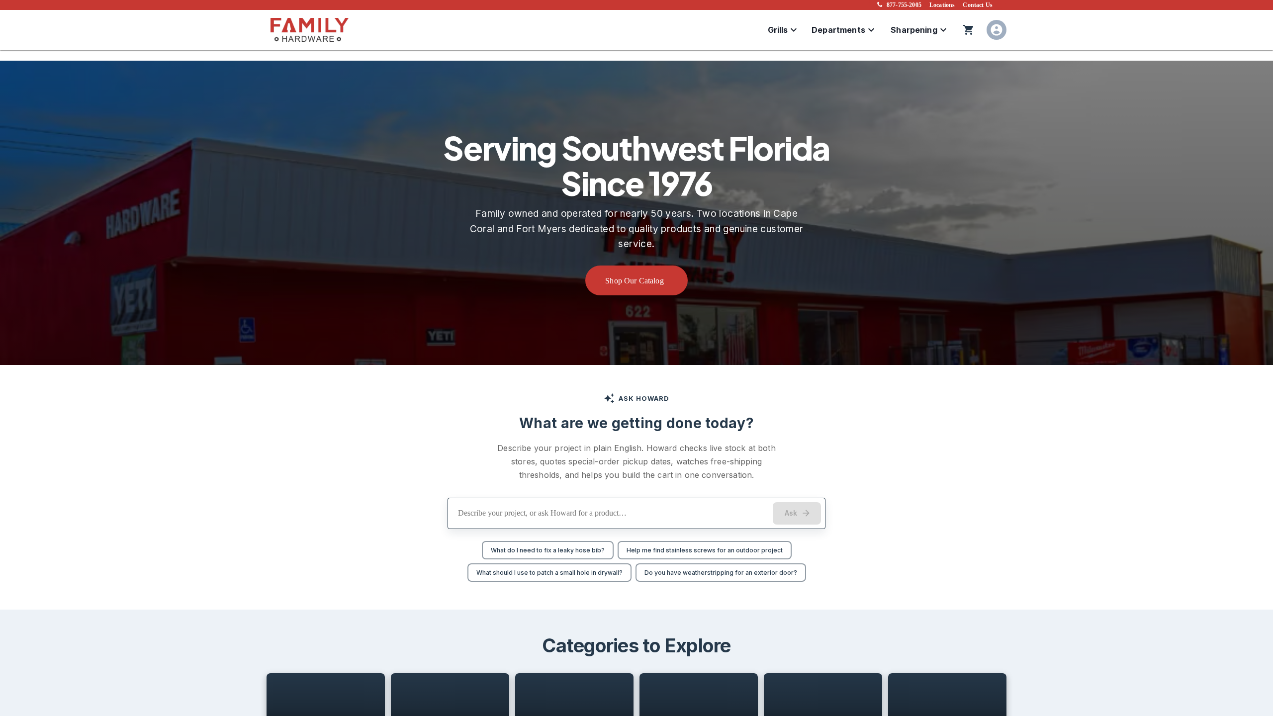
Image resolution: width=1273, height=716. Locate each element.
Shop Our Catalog (634, 280)
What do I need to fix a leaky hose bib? (548, 550)
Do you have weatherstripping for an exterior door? (720, 572)
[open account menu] (996, 30)
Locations (942, 4)
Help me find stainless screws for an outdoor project (705, 550)
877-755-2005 (904, 4)
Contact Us (978, 4)
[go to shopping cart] (969, 30)
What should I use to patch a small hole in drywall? (549, 572)
